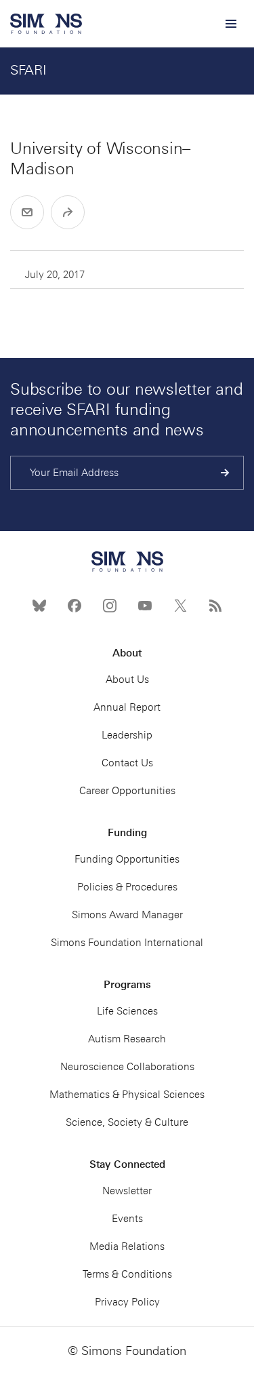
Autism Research (127, 1039)
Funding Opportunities (127, 859)
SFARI (28, 70)
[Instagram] (110, 605)
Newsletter (127, 1191)
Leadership (127, 735)
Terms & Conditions (127, 1274)
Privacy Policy (127, 1302)
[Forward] (68, 212)
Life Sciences (127, 1011)
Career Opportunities (127, 791)
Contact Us (127, 763)
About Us (127, 679)
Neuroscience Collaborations (127, 1067)
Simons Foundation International (127, 943)
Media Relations (127, 1246)
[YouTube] (145, 605)
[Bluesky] (39, 605)
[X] (180, 605)
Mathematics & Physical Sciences (127, 1094)
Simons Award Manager (127, 915)
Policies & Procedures (127, 887)
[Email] (27, 212)
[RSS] (215, 605)
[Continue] (225, 473)
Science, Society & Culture (127, 1122)
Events (127, 1219)
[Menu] (230, 23)
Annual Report (127, 707)
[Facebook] (74, 605)
